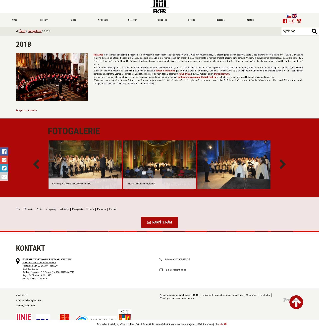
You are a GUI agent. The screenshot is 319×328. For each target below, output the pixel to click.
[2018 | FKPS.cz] (159, 6)
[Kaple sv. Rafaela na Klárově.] (159, 164)
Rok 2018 (98, 55)
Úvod (22, 31)
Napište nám (162, 222)
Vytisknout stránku (27, 110)
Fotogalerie (35, 31)
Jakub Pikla (184, 74)
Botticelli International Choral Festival (197, 77)
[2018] (52, 77)
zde (221, 324)
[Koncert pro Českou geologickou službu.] (85, 164)
